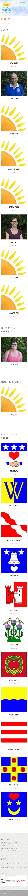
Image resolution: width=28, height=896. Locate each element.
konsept (5, 893)
